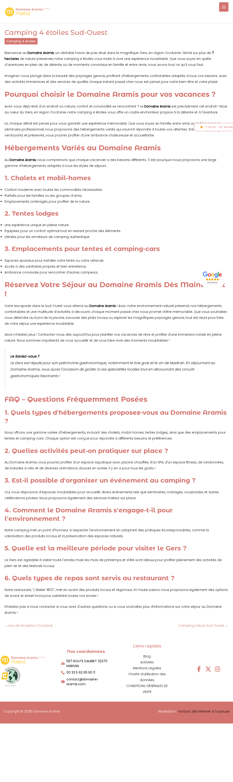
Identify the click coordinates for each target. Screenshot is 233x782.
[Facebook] (199, 669)
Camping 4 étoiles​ (21, 41)
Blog (147, 656)
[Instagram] (217, 669)
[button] (86, 663)
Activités (147, 662)
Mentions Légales (147, 668)
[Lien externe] (213, 277)
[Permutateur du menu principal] (223, 7)
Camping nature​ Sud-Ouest (203, 625)
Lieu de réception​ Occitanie (29, 625)
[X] (208, 669)
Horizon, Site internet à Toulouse (204, 711)
